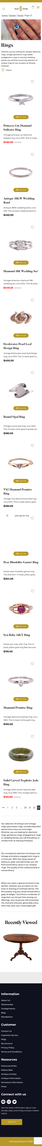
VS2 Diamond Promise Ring (18, 491)
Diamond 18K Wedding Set (21, 271)
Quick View (22, 117)
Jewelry (12, 15)
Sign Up (12, 1122)
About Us (5, 1000)
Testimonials (7, 1004)
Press (3, 1086)
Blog (3, 1013)
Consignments (8, 1009)
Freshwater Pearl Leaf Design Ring (18, 346)
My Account (6, 1043)
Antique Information (11, 1078)
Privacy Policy (7, 1048)
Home (5, 15)
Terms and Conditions (11, 1052)
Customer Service (9, 1035)
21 (30, 807)
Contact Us (6, 1031)
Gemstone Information (12, 1082)
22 (34, 807)
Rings (20, 15)
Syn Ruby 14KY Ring (17, 635)
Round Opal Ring (14, 417)
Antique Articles (8, 1074)
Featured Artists (9, 1066)
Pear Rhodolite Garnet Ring (21, 562)
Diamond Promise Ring (18, 707)
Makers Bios (7, 1070)
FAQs (3, 1039)
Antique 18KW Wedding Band (19, 200)
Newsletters (7, 1017)
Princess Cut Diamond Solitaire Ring (18, 127)
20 (25, 807)
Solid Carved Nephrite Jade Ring (21, 782)
